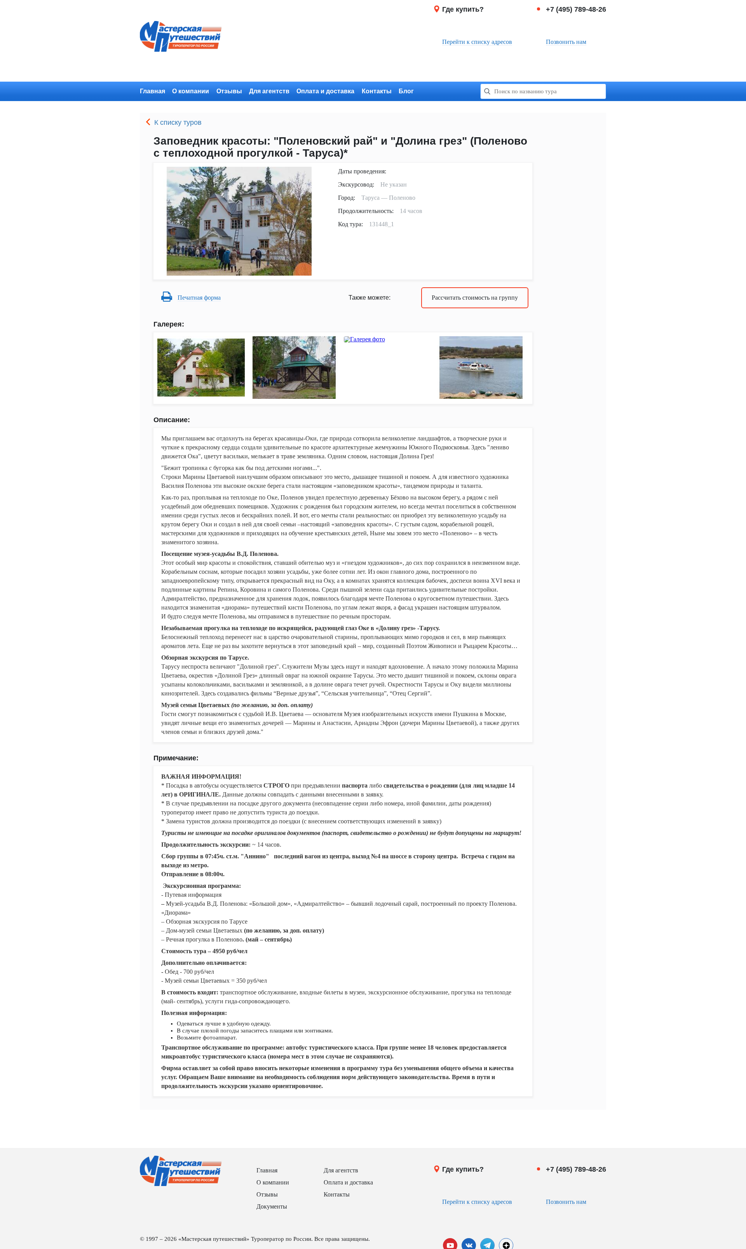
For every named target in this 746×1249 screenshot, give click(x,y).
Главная (152, 91)
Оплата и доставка (325, 91)
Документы (271, 1206)
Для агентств (269, 91)
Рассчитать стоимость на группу (475, 297)
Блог (406, 91)
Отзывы (229, 91)
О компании (190, 91)
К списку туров (178, 122)
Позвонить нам (566, 41)
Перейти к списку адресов (477, 41)
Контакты (377, 91)
